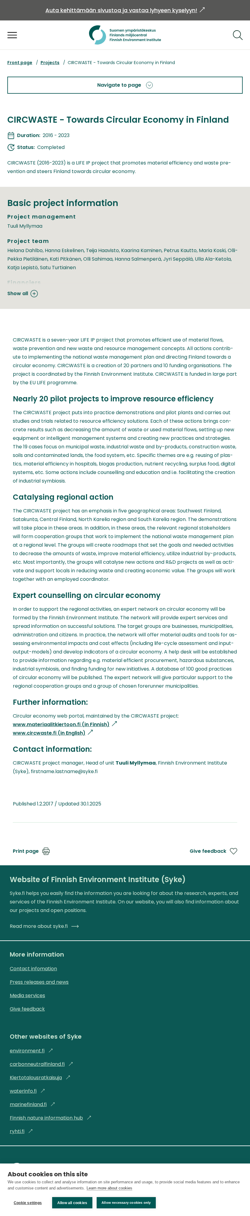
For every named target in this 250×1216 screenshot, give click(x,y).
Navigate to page (119, 85)
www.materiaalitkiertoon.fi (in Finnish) (65, 724)
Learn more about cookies (109, 1188)
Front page (19, 63)
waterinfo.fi (27, 1091)
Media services (27, 995)
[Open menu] (12, 35)
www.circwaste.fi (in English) (53, 732)
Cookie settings (28, 1203)
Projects (50, 63)
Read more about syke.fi (39, 926)
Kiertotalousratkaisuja (40, 1077)
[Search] (238, 35)
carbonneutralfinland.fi (41, 1064)
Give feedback (208, 851)
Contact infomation (33, 968)
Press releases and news (39, 982)
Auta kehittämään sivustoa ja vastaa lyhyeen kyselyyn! (125, 10)
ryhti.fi (21, 1131)
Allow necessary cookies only (126, 1202)
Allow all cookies (72, 1203)
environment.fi (31, 1050)
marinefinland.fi (32, 1104)
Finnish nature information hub (50, 1117)
